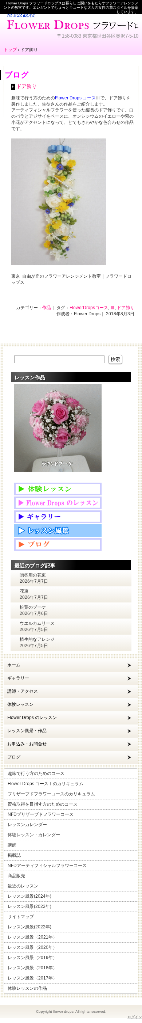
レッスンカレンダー (27, 824)
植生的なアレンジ (37, 639)
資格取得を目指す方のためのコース (43, 804)
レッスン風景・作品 (27, 730)
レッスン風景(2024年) (29, 896)
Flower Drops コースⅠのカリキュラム (45, 783)
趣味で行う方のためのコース (36, 773)
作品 (46, 307)
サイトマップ (21, 916)
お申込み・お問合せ (27, 743)
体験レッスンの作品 (27, 988)
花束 (24, 591)
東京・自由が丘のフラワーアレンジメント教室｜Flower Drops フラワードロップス (71, 20)
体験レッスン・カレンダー (34, 834)
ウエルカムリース (37, 623)
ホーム (13, 665)
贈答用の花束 (33, 575)
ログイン (134, 1017)
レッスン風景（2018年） (32, 967)
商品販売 (16, 875)
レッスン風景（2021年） (32, 937)
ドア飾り (26, 86)
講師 (12, 845)
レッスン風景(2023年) (29, 906)
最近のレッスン (23, 886)
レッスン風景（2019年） (32, 957)
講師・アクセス (22, 691)
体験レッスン (20, 704)
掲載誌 (14, 855)
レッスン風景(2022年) (29, 926)
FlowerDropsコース (89, 307)
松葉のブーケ (33, 607)
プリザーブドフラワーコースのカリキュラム (51, 793)
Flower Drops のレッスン (32, 717)
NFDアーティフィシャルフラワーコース (47, 865)
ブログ (13, 757)
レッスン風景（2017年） (32, 978)
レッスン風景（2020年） (32, 947)
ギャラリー (18, 678)
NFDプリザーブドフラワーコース (41, 814)
